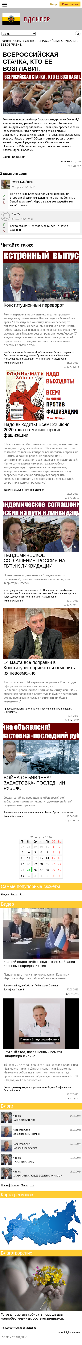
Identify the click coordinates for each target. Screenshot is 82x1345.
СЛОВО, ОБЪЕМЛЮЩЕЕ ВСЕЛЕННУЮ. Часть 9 (37, 1175)
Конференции (63, 1087)
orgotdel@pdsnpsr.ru (69, 1332)
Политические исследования (20, 355)
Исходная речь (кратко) (26, 1133)
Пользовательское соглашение (19, 1327)
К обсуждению (44, 352)
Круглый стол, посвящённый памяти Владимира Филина (33, 1054)
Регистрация (70, 4)
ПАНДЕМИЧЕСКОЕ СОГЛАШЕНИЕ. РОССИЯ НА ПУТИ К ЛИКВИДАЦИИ (34, 560)
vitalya (15, 213)
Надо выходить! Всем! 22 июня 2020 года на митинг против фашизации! (36, 430)
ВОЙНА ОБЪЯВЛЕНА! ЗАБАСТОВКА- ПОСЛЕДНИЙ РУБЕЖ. (34, 783)
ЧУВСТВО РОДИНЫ (24, 1162)
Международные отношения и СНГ (23, 590)
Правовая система (53, 590)
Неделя (14, 1185)
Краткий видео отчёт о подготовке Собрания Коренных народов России (39, 964)
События (29, 985)
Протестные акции (47, 355)
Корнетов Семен (22, 1129)
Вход (53, 4)
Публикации (41, 985)
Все (22, 894)
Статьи (17, 41)
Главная (6, 41)
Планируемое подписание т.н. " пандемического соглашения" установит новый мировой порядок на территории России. (37, 579)
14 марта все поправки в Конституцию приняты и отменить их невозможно (39, 668)
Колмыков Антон (22, 181)
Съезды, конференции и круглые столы (25, 1087)
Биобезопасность (13, 352)
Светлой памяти (12, 1090)
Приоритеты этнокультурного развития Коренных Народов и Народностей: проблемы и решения (36, 976)
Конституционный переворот (34, 305)
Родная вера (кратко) (25, 1148)
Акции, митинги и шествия (30, 489)
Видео (57, 352)
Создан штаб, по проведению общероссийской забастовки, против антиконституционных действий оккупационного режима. (38, 801)
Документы (68, 352)
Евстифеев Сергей (14, 989)
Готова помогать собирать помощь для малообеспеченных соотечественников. (32, 1316)
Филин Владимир (14, 157)
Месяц (14, 894)
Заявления (30, 352)
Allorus (17, 1116)
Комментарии (11, 593)
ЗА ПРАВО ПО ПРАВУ (24, 1120)
